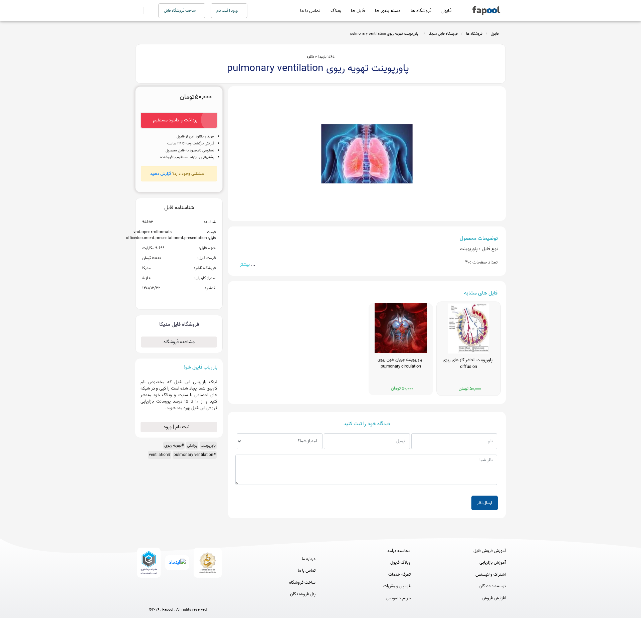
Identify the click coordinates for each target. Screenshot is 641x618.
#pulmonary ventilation (195, 455)
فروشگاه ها (421, 10)
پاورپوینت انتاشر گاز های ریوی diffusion (468, 363)
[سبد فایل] (138, 11)
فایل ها (358, 10)
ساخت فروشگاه (302, 582)
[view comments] (187, 298)
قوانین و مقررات (397, 586)
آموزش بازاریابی (492, 562)
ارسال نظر (484, 503)
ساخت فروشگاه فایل (180, 10)
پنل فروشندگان (302, 594)
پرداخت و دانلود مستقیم (175, 120)
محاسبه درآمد (399, 551)
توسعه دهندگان (492, 586)
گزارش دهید (160, 173)
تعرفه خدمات (399, 574)
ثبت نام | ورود (177, 427)
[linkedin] (202, 599)
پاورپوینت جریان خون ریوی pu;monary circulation (401, 363)
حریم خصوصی (398, 598)
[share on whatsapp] (179, 298)
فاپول (446, 10)
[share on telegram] (170, 298)
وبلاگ (336, 10)
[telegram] (165, 599)
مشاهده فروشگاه (179, 342)
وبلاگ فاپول (400, 562)
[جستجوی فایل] (147, 10)
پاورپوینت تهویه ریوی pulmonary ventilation (385, 34)
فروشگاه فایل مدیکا (443, 34)
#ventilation (159, 455)
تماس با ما (310, 10)
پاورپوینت (208, 445)
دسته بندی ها (388, 10)
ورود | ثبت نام (227, 10)
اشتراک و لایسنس (490, 574)
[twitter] (190, 599)
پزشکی (192, 445)
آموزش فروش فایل (489, 551)
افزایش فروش (494, 598)
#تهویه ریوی (174, 445)
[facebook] (153, 599)
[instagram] (178, 599)
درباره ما (308, 559)
